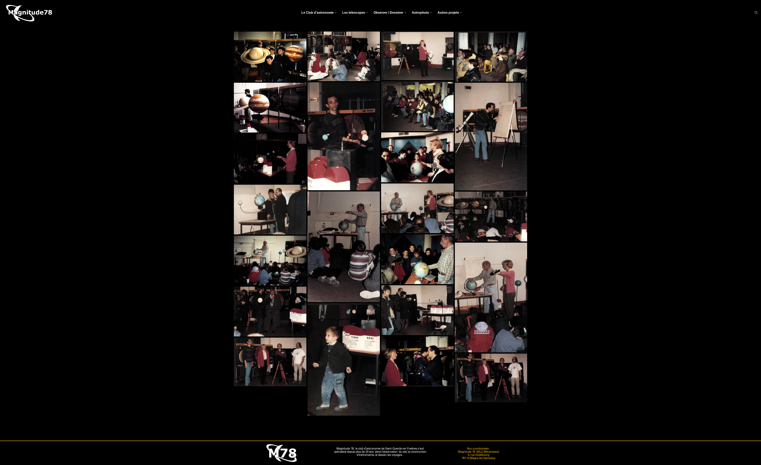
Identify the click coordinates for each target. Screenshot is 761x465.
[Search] (756, 12)
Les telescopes (353, 12)
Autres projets (448, 12)
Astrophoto (420, 12)
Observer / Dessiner (388, 12)
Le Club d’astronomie (317, 12)
